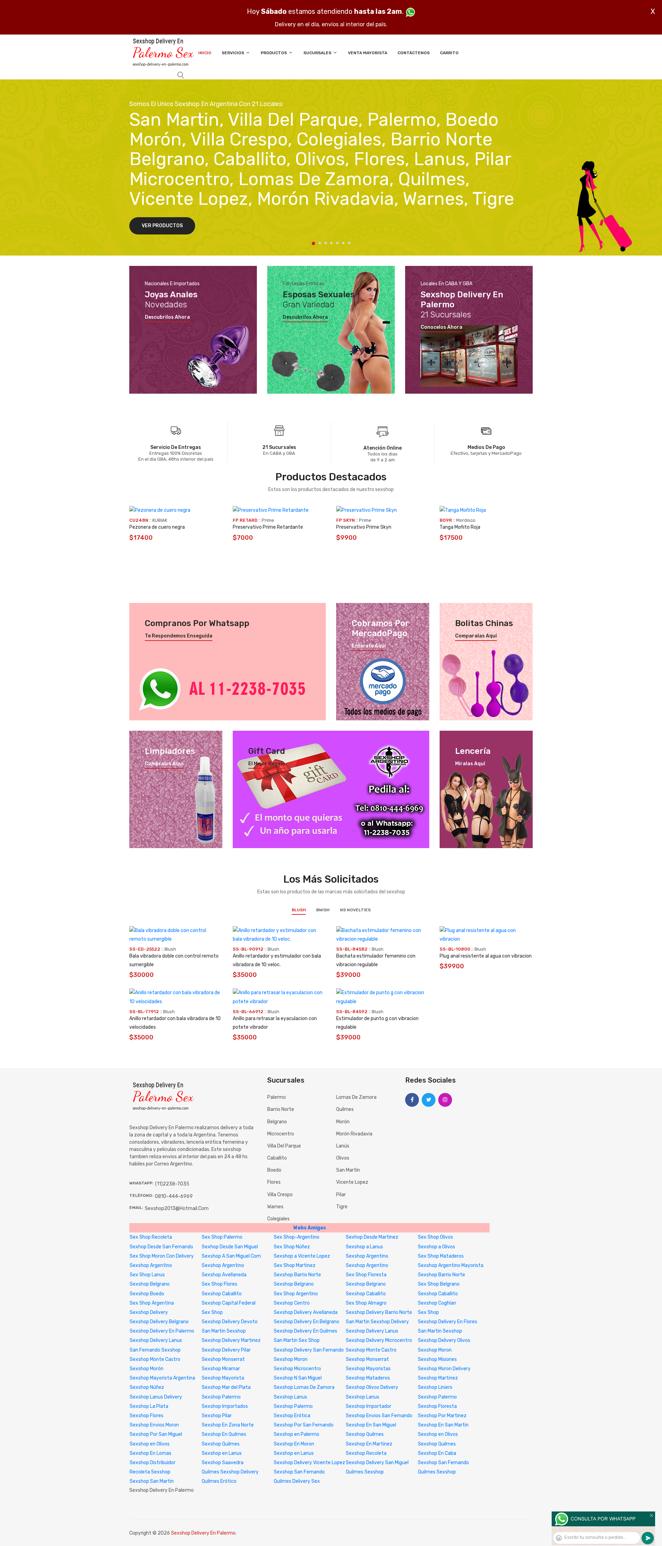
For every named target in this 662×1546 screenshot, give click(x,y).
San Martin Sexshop (224, 1331)
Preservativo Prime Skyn (363, 527)
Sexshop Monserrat (223, 1359)
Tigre (342, 1207)
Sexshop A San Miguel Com (231, 1256)
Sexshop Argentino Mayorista (450, 1265)
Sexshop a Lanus (364, 1247)
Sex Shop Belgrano (439, 1284)
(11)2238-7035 (172, 1184)
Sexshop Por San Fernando (303, 1425)
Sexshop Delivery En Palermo (162, 1331)
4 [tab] (331, 243)
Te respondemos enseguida (178, 636)
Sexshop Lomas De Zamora (304, 1387)
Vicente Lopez (352, 1182)
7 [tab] (349, 243)
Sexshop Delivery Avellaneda (306, 1312)
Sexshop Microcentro (297, 1369)
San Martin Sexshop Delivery (377, 1322)
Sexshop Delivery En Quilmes (305, 1331)
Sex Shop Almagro (366, 1303)
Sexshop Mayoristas (368, 1369)
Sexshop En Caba (437, 1453)
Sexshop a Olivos (436, 1247)
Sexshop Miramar (221, 1369)
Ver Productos (162, 226)
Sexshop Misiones (437, 1359)
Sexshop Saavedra (222, 1463)
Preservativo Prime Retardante (268, 527)
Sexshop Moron (435, 1350)
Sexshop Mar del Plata (226, 1387)
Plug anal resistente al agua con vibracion (486, 956)
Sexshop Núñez (147, 1387)
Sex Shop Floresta (366, 1275)
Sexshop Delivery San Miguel (377, 1463)
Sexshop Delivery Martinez (231, 1340)
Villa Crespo (280, 1195)
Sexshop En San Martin (443, 1425)
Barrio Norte (280, 1109)
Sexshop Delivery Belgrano (159, 1322)
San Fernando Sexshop (155, 1350)
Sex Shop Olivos (435, 1237)
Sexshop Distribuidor (152, 1463)
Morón (343, 1122)
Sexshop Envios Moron (154, 1425)
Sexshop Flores (146, 1416)
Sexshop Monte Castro (371, 1350)
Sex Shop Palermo (222, 1237)
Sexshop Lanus (290, 1397)
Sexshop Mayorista (223, 1378)
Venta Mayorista (367, 52)
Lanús (342, 1146)
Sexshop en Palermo (296, 1434)
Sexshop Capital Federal (228, 1303)
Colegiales (278, 1219)
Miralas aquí (470, 763)
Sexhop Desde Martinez (372, 1237)
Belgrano (277, 1122)
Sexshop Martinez (438, 1378)
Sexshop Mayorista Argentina (162, 1378)
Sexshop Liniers (435, 1387)
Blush (299, 910)
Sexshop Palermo (221, 1397)
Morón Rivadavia (354, 1134)
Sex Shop (212, 1312)
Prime (268, 520)
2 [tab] (320, 243)
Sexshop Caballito (222, 1294)
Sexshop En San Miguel (371, 1425)
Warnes (275, 1207)
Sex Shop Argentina (152, 1303)
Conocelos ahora (441, 327)
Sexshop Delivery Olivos (444, 1340)
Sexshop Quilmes (365, 1434)
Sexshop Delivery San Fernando (309, 1350)
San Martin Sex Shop (297, 1340)
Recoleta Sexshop (150, 1472)
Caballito (277, 1158)
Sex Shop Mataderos (441, 1256)
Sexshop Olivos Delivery (372, 1387)
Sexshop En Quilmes (224, 1434)
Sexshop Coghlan (437, 1303)
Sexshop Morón (146, 1369)
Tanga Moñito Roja (460, 527)
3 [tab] (325, 243)
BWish (323, 910)
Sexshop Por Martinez (442, 1416)
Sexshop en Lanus (222, 1453)
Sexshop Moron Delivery (444, 1369)
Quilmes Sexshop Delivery (230, 1472)
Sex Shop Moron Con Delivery (162, 1256)
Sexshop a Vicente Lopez (302, 1256)
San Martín (348, 1170)
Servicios (233, 52)
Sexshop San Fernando (443, 1463)
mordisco (465, 520)
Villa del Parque (284, 1146)
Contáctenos (414, 52)
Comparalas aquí (476, 636)
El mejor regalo (266, 763)
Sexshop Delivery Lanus (372, 1331)
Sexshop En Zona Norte (228, 1425)
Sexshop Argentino (367, 1256)
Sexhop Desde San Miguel (230, 1247)
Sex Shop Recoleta (151, 1237)
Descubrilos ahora (167, 317)
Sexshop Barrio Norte (297, 1275)
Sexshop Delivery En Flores (447, 1322)
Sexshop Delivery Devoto (230, 1322)
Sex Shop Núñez (292, 1247)
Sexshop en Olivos (438, 1434)
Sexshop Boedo (147, 1294)
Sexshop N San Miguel (298, 1378)
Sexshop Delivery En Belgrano (306, 1322)
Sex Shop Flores (219, 1284)
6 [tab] (343, 243)
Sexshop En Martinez (369, 1444)
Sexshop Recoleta (366, 1453)
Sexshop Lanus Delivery (156, 1397)
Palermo (276, 1097)
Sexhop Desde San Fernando (161, 1247)
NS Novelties (355, 910)
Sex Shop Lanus (147, 1275)
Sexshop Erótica (292, 1416)
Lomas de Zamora (356, 1097)
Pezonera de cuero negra (157, 527)
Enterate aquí (369, 646)
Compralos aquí (164, 763)
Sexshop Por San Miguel (156, 1434)
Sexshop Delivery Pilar (226, 1350)
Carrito (449, 52)
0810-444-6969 (174, 1196)
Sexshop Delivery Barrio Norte (379, 1312)
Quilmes (345, 1109)
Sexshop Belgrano (150, 1284)
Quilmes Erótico (219, 1481)
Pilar (341, 1195)
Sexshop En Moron (294, 1444)
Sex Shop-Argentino (296, 1237)
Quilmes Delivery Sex (297, 1481)
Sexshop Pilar (217, 1416)
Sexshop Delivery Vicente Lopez (309, 1463)
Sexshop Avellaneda (224, 1275)
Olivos (342, 1158)
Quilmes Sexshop (365, 1472)
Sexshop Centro (292, 1303)
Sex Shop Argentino (296, 1294)
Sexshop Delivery (149, 1312)
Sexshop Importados (225, 1406)
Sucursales (317, 52)
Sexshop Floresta (437, 1406)
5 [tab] (337, 243)
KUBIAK (159, 520)
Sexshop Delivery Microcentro (379, 1340)
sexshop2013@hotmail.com (177, 1208)
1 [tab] (313, 243)
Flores (274, 1182)
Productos (274, 52)
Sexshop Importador (368, 1406)
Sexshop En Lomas (150, 1453)
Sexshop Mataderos (368, 1378)
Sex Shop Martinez (294, 1265)
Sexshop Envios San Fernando (379, 1416)
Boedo (274, 1170)
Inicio (204, 52)
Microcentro (280, 1134)
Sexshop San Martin (152, 1481)
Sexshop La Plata (149, 1406)
